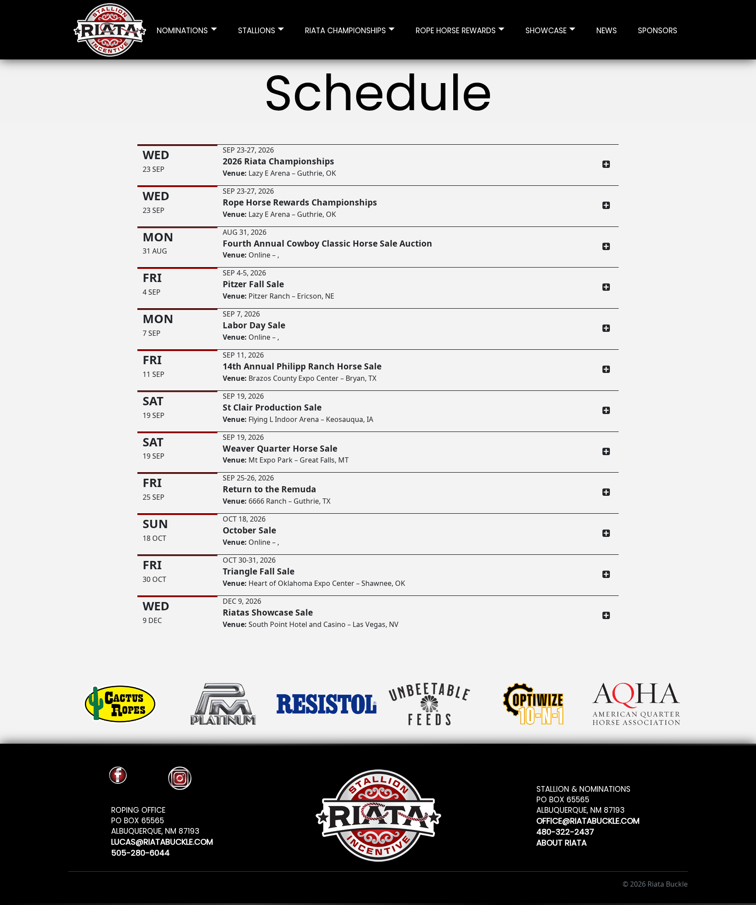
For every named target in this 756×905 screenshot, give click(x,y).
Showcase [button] (546, 29)
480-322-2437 (565, 830)
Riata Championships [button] (345, 29)
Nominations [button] (182, 29)
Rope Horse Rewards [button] (456, 29)
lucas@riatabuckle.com (162, 840)
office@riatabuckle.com (588, 819)
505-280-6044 (140, 851)
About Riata (561, 841)
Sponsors (657, 29)
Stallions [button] (256, 29)
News (606, 29)
